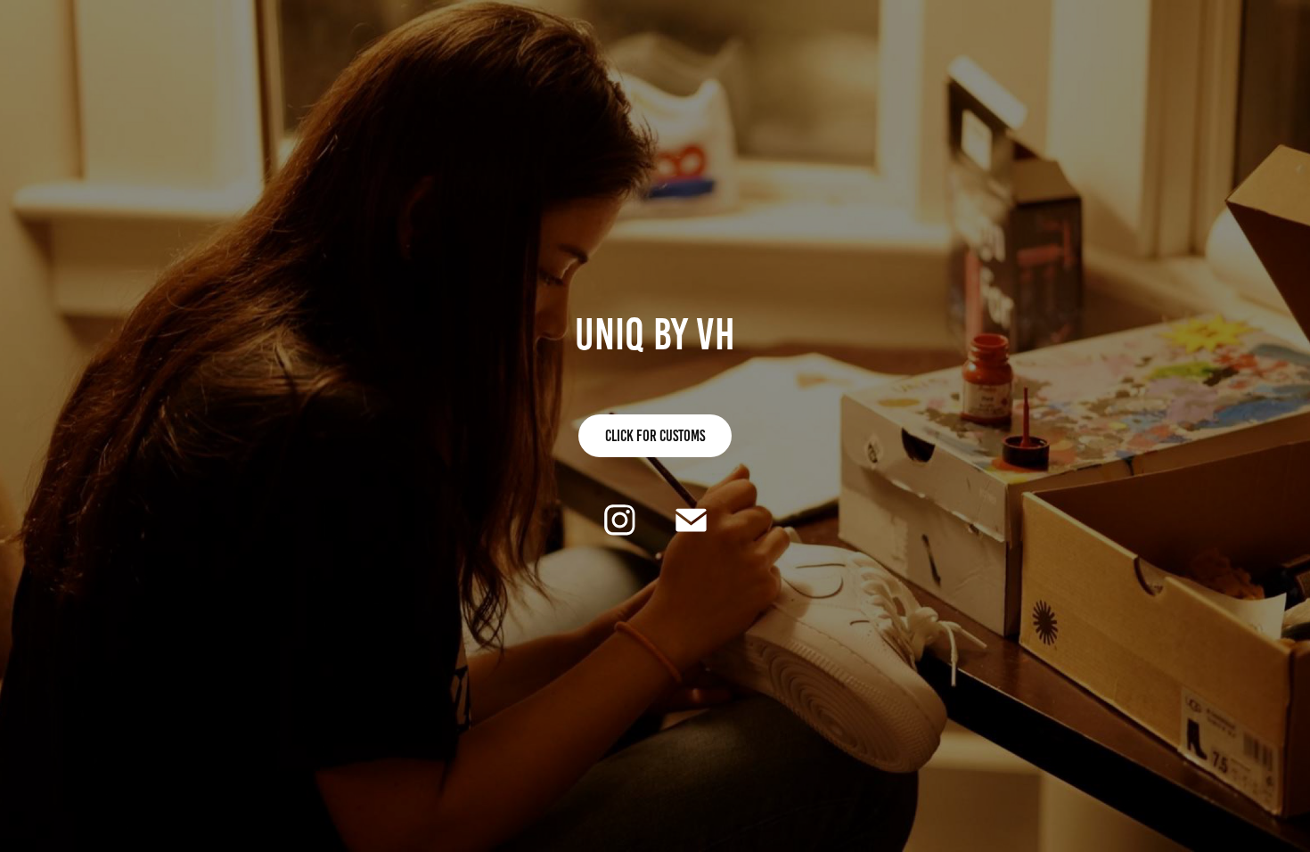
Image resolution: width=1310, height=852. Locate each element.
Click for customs (655, 436)
